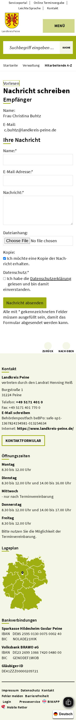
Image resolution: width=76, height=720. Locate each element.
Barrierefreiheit (37, 696)
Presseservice (29, 701)
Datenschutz (30, 690)
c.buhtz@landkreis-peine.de (30, 129)
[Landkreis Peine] (38, 411)
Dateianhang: (15, 232)
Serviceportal (18, 3)
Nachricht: (13, 192)
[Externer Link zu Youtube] (14, 713)
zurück (47, 351)
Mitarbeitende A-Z (58, 65)
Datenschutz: (16, 272)
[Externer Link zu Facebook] (4, 713)
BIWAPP (54, 701)
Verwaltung (31, 65)
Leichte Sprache (29, 8)
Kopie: (9, 252)
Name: (10, 150)
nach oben (66, 351)
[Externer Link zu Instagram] (9, 713)
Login (7, 701)
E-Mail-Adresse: (18, 171)
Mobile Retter (17, 707)
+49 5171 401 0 (29, 402)
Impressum (10, 690)
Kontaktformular (23, 440)
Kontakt (52, 8)
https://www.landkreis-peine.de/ (45, 428)
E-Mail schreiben (16, 412)
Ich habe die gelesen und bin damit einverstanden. (37, 284)
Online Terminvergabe (49, 3)
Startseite (10, 65)
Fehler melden (12, 696)
